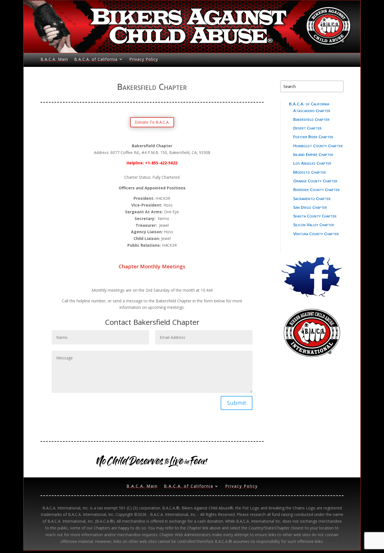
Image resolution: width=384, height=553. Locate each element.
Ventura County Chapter (316, 233)
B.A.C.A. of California (96, 59)
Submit (236, 403)
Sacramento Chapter (312, 198)
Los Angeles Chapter (312, 163)
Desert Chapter (307, 128)
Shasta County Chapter (314, 216)
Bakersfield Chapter (311, 119)
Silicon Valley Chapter (313, 224)
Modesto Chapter (309, 172)
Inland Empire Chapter (313, 154)
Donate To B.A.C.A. (152, 122)
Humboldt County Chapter (318, 145)
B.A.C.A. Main (54, 59)
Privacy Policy (143, 59)
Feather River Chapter (313, 136)
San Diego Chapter (310, 207)
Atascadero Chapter (311, 110)
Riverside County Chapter (316, 189)
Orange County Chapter (315, 180)
